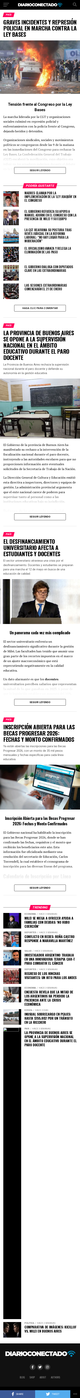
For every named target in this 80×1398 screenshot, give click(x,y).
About (43, 1377)
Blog (22, 1377)
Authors (55, 1377)
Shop (32, 1377)
